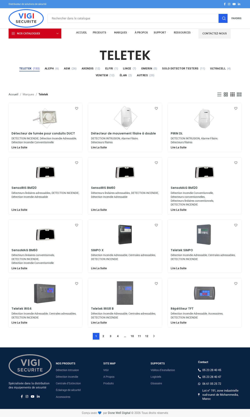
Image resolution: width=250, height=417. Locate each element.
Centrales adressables (142, 255)
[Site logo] (26, 18)
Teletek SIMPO (182, 250)
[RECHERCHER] (223, 18)
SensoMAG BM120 (184, 188)
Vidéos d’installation (163, 370)
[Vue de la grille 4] (239, 94)
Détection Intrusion (67, 370)
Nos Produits (65, 363)
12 (146, 336)
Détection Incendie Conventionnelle (33, 142)
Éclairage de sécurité (68, 390)
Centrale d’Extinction (68, 383)
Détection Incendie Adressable (58, 138)
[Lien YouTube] (234, 4)
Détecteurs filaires (102, 142)
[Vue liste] (219, 94)
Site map (109, 363)
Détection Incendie (67, 376)
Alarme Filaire (129, 138)
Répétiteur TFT (182, 309)
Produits (108, 383)
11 (139, 336)
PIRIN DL (177, 133)
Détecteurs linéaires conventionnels (192, 200)
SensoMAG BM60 (25, 250)
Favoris (236, 18)
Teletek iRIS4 (22, 309)
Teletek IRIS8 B (102, 309)
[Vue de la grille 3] (232, 94)
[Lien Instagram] (229, 4)
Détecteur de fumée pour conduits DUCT (43, 133)
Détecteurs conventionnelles (188, 196)
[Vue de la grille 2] (226, 94)
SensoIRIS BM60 (103, 188)
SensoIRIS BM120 (24, 188)
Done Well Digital (119, 413)
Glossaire (156, 383)
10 (132, 336)
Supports (158, 363)
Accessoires (215, 313)
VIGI (106, 370)
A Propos (108, 376)
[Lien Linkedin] (239, 4)
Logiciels (156, 376)
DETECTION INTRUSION (105, 138)
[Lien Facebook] (225, 4)
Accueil (13, 94)
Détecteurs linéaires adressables (31, 193)
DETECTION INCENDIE (25, 138)
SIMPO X (97, 250)
